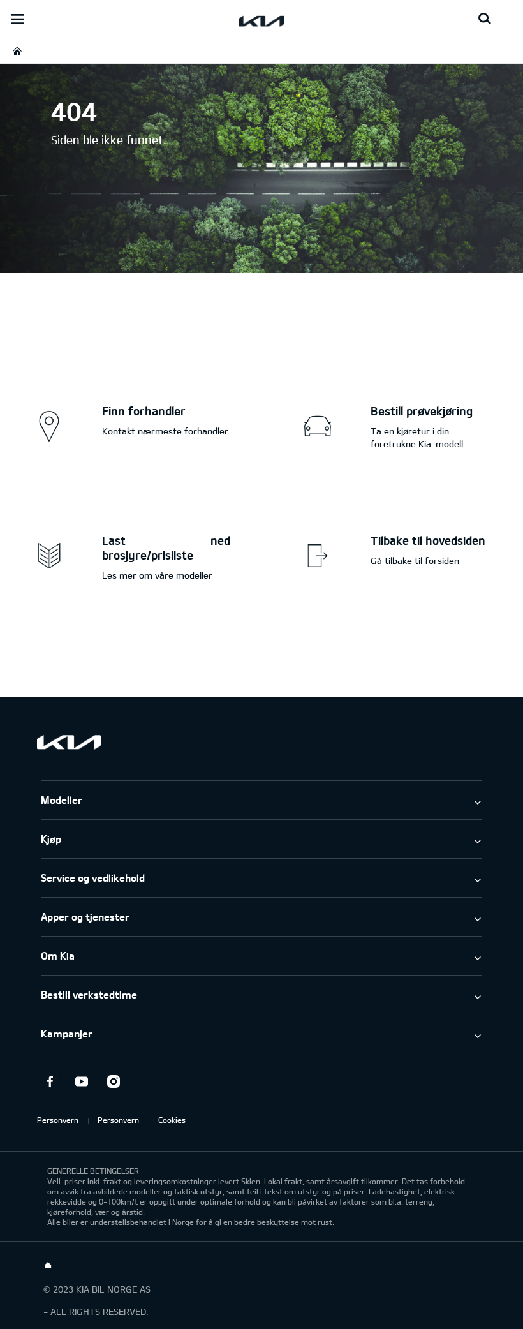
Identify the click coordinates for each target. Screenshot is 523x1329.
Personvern (57, 1119)
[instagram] (113, 1081)
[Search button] (484, 19)
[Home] (47, 1266)
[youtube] (81, 1081)
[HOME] (17, 51)
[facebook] (50, 1081)
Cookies (172, 1119)
